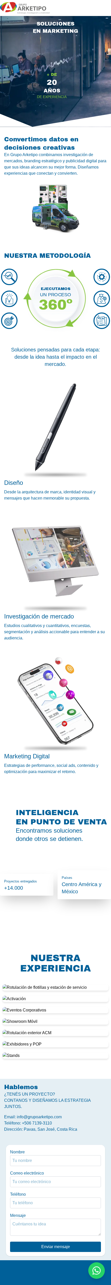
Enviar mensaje (55, 1246)
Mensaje (18, 1215)
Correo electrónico (27, 1173)
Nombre (17, 1152)
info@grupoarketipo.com (39, 1117)
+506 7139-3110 (37, 1123)
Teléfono (18, 1194)
